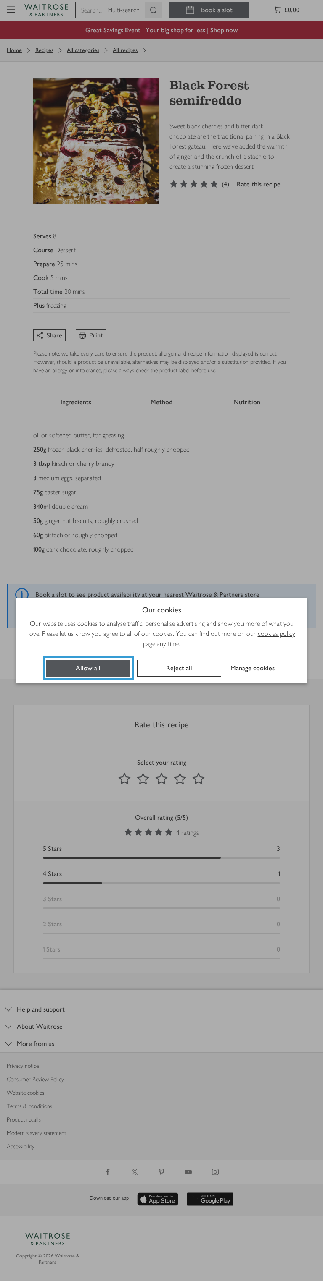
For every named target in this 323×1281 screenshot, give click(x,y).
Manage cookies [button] (252, 668)
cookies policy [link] (276, 634)
